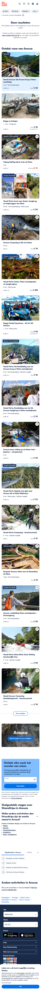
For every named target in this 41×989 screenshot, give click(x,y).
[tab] (13, 852)
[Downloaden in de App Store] (27, 935)
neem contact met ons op (10, 35)
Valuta (5, 920)
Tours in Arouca (24, 900)
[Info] (23, 15)
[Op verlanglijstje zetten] (37, 54)
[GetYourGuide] (4, 4)
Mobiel (5, 931)
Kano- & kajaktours (10, 834)
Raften (5, 826)
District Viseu (24, 897)
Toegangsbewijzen (9, 830)
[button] (20, 71)
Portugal (15, 897)
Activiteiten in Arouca (9, 900)
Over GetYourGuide (10, 947)
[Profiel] (37, 4)
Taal (4, 910)
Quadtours (7, 832)
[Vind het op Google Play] (10, 935)
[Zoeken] (19, 3)
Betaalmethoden (9, 956)
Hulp (5, 942)
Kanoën (6, 828)
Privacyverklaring (16, 798)
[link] (20, 71)
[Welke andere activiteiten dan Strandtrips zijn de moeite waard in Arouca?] (37, 816)
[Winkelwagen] (28, 4)
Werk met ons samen (10, 952)
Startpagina (6, 897)
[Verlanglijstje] (24, 4)
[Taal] (32, 3)
